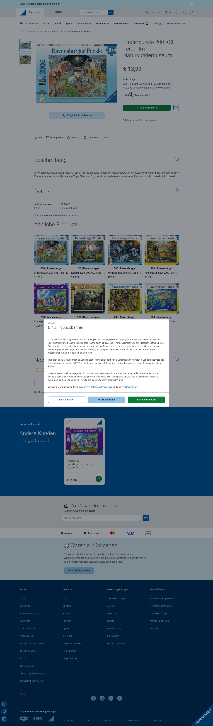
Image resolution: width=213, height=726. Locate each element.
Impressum (131, 387)
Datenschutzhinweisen (102, 387)
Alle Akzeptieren (146, 399)
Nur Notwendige (106, 399)
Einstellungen (66, 399)
